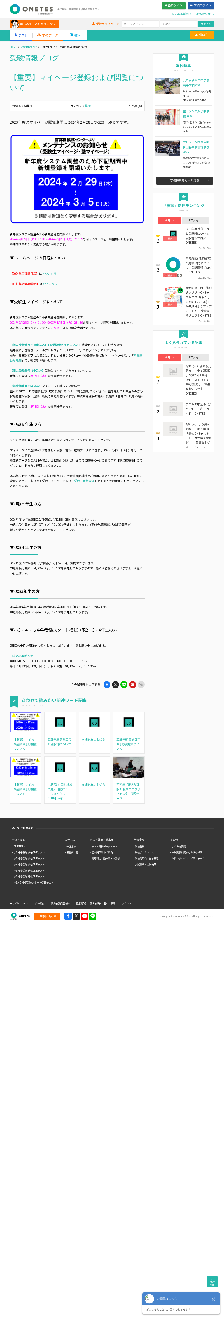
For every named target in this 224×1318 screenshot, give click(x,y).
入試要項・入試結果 (145, 864)
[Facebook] (68, 916)
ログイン (206, 24)
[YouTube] (84, 916)
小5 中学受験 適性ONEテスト (29, 876)
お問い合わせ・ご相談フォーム (188, 858)
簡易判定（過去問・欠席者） (107, 858)
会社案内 (39, 903)
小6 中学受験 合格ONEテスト (29, 852)
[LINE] (92, 916)
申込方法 (71, 846)
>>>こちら (50, 274)
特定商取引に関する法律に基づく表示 (96, 903)
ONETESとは (21, 846)
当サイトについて (19, 903)
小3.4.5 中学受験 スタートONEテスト (33, 882)
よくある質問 (179, 846)
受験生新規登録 (84, 481)
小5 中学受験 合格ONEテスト (29, 858)
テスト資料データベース (104, 846)
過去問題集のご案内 (102, 852)
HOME (13, 47)
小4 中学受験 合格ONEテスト (29, 864)
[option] (77, 179)
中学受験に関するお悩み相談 (187, 852)
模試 (88, 106)
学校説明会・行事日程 (146, 858)
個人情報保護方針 (60, 903)
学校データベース (144, 852)
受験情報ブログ (29, 47)
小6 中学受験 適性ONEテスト (29, 870)
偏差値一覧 (72, 852)
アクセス (126, 903)
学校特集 (139, 846)
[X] (76, 916)
